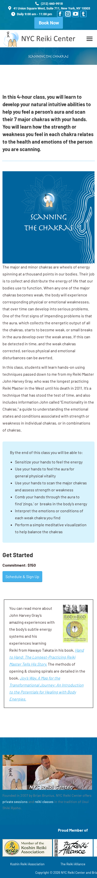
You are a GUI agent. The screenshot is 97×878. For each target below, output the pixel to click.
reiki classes (44, 801)
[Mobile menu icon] (90, 39)
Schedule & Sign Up (22, 576)
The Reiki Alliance (72, 864)
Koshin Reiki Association (27, 864)
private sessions (15, 801)
